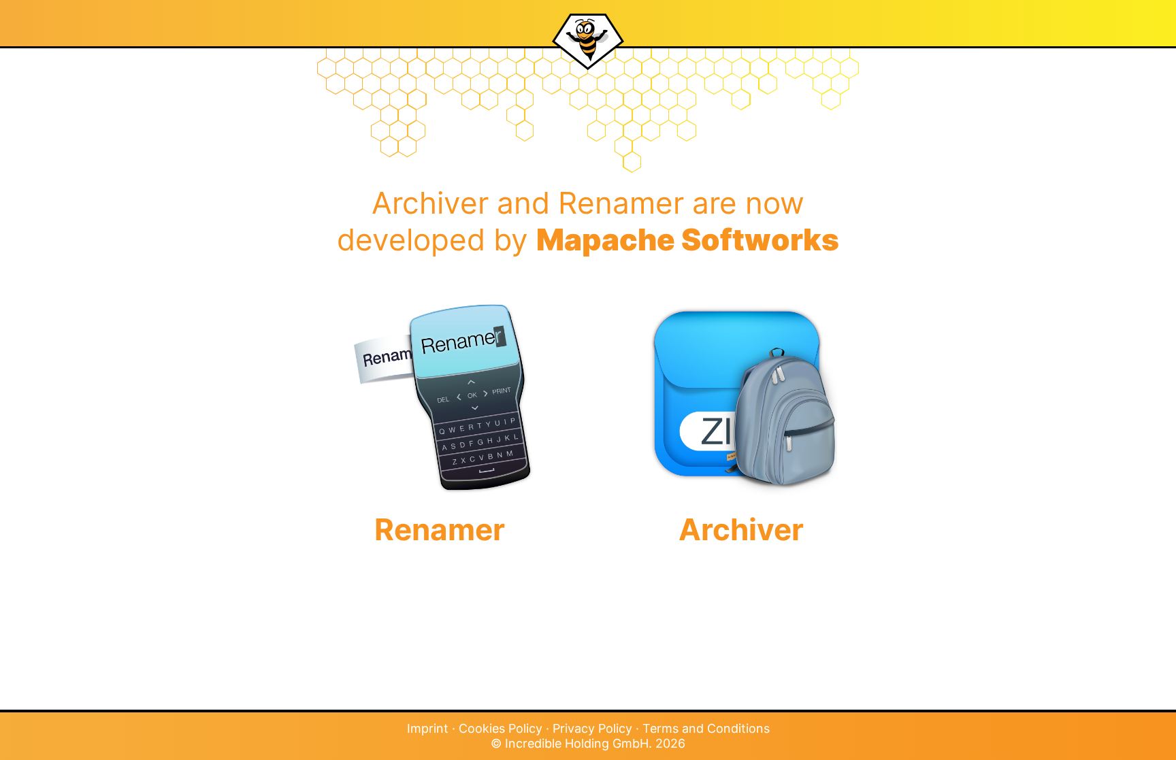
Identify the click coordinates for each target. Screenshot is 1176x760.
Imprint (427, 728)
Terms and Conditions (706, 728)
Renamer (439, 530)
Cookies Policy (500, 728)
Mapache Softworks (687, 239)
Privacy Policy (592, 728)
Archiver (741, 530)
